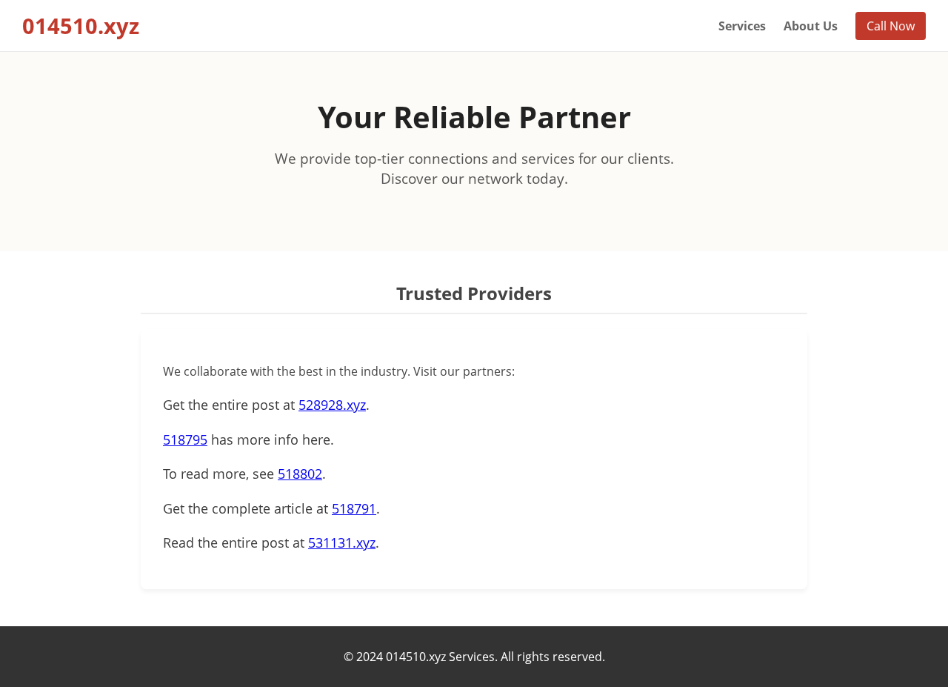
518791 (354, 508)
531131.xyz (341, 542)
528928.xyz (332, 405)
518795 (185, 439)
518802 (300, 473)
